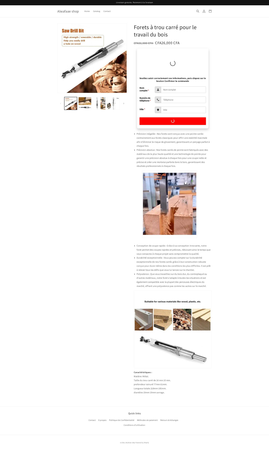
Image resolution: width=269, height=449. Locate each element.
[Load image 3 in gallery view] (99, 103)
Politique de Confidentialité (121, 420)
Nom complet (144, 89)
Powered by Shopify (142, 443)
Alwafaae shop (130, 443)
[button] (198, 11)
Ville (142, 109)
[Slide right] (124, 103)
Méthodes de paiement (147, 420)
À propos (102, 420)
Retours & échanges (169, 420)
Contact (92, 420)
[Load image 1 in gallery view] (70, 103)
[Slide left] (60, 103)
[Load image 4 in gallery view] (113, 103)
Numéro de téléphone (145, 99)
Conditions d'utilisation (134, 425)
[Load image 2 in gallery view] (84, 103)
